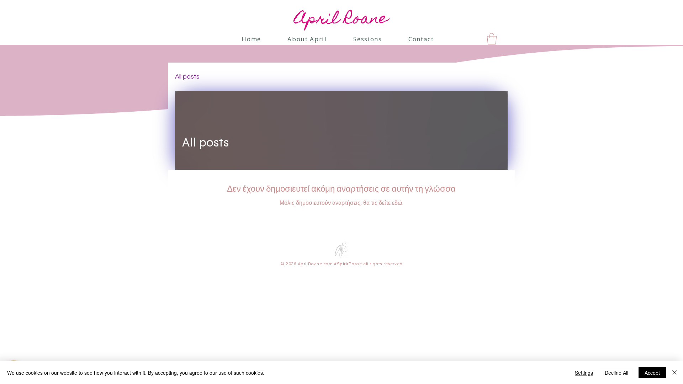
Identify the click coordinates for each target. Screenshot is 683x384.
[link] (492, 38)
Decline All (616, 372)
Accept (652, 372)
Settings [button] (584, 372)
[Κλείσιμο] (674, 372)
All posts (187, 76)
